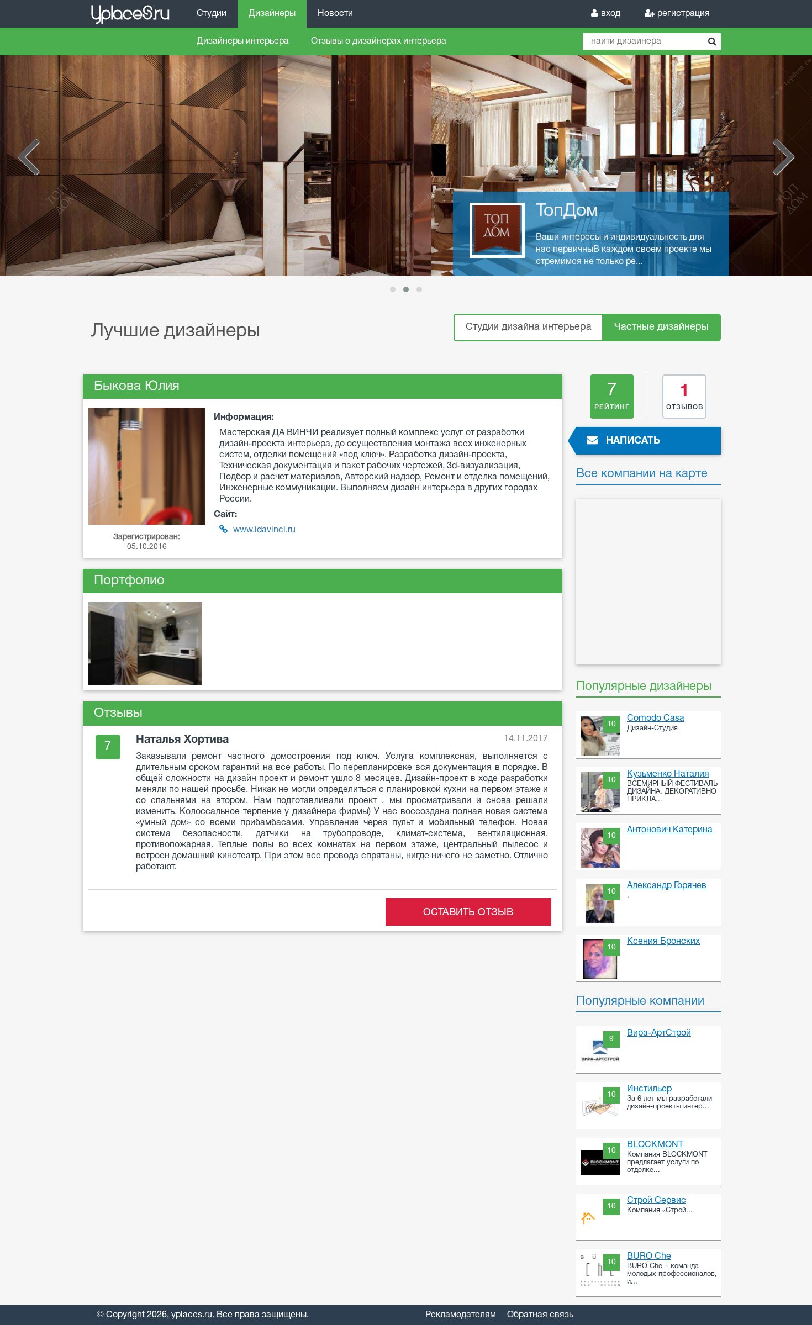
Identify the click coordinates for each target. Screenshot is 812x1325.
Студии (211, 14)
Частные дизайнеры (661, 327)
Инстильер (649, 1089)
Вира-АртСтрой (659, 1033)
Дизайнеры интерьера (243, 41)
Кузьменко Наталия (668, 774)
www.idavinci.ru (264, 530)
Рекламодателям (460, 1315)
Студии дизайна (529, 327)
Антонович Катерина (670, 830)
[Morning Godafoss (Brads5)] (145, 644)
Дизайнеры (272, 14)
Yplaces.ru (130, 13)
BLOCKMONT (655, 1145)
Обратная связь (540, 1315)
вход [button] (610, 14)
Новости (335, 14)
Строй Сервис (656, 1201)
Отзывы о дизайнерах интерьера (378, 41)
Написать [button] (633, 441)
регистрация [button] (683, 14)
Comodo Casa (655, 718)
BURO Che (649, 1256)
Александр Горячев (666, 886)
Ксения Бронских (663, 942)
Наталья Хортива (182, 740)
